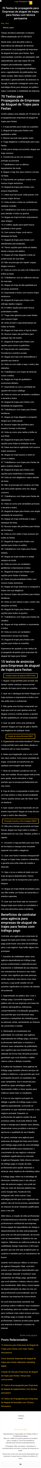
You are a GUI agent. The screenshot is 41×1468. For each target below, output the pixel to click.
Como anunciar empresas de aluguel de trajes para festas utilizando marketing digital (18, 1362)
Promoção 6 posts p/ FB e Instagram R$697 (20, 821)
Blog (2, 23)
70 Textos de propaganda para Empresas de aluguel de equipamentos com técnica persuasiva (19, 1389)
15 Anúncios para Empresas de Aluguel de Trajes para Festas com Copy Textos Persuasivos (19, 1349)
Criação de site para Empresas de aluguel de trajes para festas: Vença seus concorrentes (19, 1376)
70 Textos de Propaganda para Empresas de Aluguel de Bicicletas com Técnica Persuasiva (19, 1402)
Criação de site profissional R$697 (20, 736)
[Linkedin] (20, 1464)
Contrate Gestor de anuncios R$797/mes (20, 676)
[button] (30, 2)
